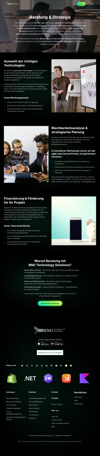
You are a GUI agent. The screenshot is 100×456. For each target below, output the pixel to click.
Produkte (54, 398)
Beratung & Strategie (13, 402)
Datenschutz (78, 404)
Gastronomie (33, 405)
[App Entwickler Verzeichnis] (71, 365)
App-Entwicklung (12, 398)
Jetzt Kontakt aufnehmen (50, 303)
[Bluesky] (22, 365)
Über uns (54, 417)
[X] (27, 365)
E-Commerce (34, 415)
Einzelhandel (33, 412)
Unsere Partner (56, 420)
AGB (75, 400)
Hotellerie (32, 418)
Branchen (32, 392)
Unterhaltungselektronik (37, 398)
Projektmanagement (13, 408)
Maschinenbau (34, 408)
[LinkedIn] (47, 365)
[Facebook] (32, 365)
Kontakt (81, 4)
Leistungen (10, 392)
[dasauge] (66, 365)
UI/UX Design (11, 405)
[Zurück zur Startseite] (13, 4)
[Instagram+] (37, 365)
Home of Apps (56, 404)
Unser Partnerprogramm (60, 423)
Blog (53, 426)
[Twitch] (61, 365)
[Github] (51, 365)
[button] (92, 4)
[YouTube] (56, 365)
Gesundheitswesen (35, 402)
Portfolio (54, 392)
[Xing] (42, 365)
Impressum (78, 397)
